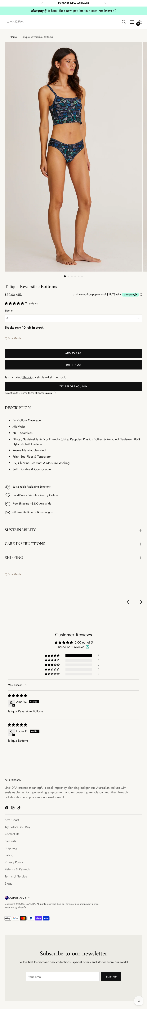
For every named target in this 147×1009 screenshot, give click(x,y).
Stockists (10, 841)
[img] (17, 695)
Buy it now (73, 365)
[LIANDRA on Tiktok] (19, 808)
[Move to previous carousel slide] (130, 602)
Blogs (8, 883)
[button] (15, 303)
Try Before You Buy (73, 386)
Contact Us (12, 834)
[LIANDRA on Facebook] (7, 808)
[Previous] (42, 3)
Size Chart (12, 820)
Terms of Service (16, 876)
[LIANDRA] (15, 22)
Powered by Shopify (15, 907)
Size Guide (14, 338)
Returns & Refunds (17, 869)
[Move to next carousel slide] (139, 602)
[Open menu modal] (132, 22)
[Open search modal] (124, 22)
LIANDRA (30, 904)
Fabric (9, 855)
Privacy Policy (14, 862)
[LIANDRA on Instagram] (13, 808)
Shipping (28, 377)
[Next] (105, 3)
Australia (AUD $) (18, 898)
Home (13, 37)
